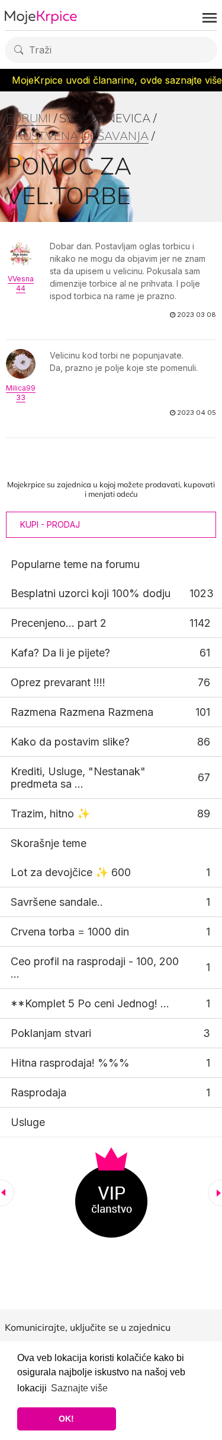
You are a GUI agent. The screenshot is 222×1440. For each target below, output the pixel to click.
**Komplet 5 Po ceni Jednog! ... (90, 1003)
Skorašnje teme (48, 843)
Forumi (28, 117)
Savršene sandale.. (57, 902)
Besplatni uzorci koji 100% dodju (90, 593)
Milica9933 (21, 392)
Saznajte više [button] (79, 1388)
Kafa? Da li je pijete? (60, 652)
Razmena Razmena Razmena (82, 712)
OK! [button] (66, 1418)
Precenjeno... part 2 (59, 623)
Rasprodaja (38, 1092)
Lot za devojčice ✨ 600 (71, 872)
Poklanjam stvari (51, 1033)
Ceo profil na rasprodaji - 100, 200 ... (95, 967)
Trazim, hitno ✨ (50, 813)
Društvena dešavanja (77, 135)
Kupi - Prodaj (50, 524)
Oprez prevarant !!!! (58, 682)
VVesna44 (21, 283)
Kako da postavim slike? (70, 741)
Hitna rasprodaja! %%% (70, 1063)
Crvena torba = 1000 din (70, 931)
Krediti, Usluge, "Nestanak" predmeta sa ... (78, 777)
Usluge (28, 1122)
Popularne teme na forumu (75, 564)
